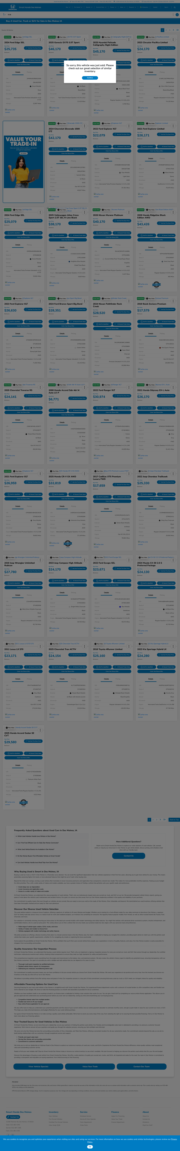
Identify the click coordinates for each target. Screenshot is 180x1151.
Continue (90, 78)
